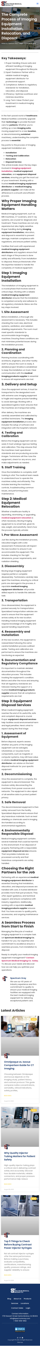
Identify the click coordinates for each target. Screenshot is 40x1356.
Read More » (8, 1096)
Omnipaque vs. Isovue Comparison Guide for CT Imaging (19, 1065)
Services (14, 1303)
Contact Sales (17, 1308)
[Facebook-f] (20, 1337)
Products (27, 1299)
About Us (17, 1299)
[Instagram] (17, 1337)
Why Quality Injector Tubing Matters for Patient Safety (19, 1156)
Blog (20, 43)
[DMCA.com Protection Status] (20, 1332)
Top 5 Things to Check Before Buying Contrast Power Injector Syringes (18, 1245)
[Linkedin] (22, 1337)
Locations (25, 1303)
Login (28, 1308)
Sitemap (20, 1342)
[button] (37, 3)
